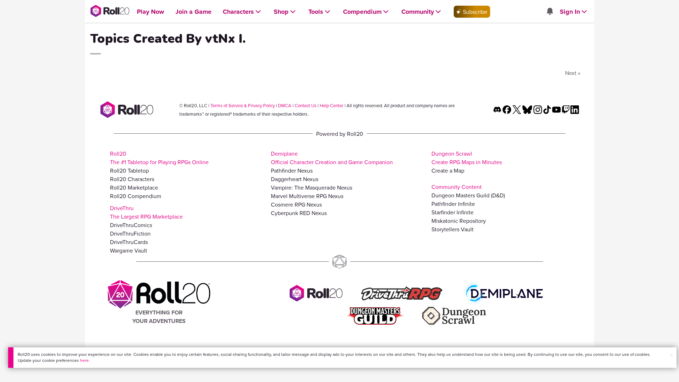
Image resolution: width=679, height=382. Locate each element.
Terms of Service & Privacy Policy (242, 105)
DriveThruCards (129, 242)
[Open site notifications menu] (549, 12)
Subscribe (474, 12)
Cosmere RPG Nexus (296, 204)
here (84, 360)
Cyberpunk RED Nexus (299, 213)
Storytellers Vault (452, 229)
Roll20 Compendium (135, 196)
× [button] (671, 355)
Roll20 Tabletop (129, 170)
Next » (572, 73)
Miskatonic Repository (458, 221)
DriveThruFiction (130, 233)
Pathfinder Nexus (292, 170)
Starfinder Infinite (452, 212)
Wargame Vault (128, 250)
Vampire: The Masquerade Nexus (311, 187)
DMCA (284, 105)
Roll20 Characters (132, 179)
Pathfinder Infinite (453, 204)
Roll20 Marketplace (134, 187)
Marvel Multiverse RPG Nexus (307, 196)
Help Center (331, 105)
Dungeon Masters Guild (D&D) (468, 195)
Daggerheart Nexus (294, 179)
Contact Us (306, 105)
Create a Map (447, 170)
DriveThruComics (131, 225)
